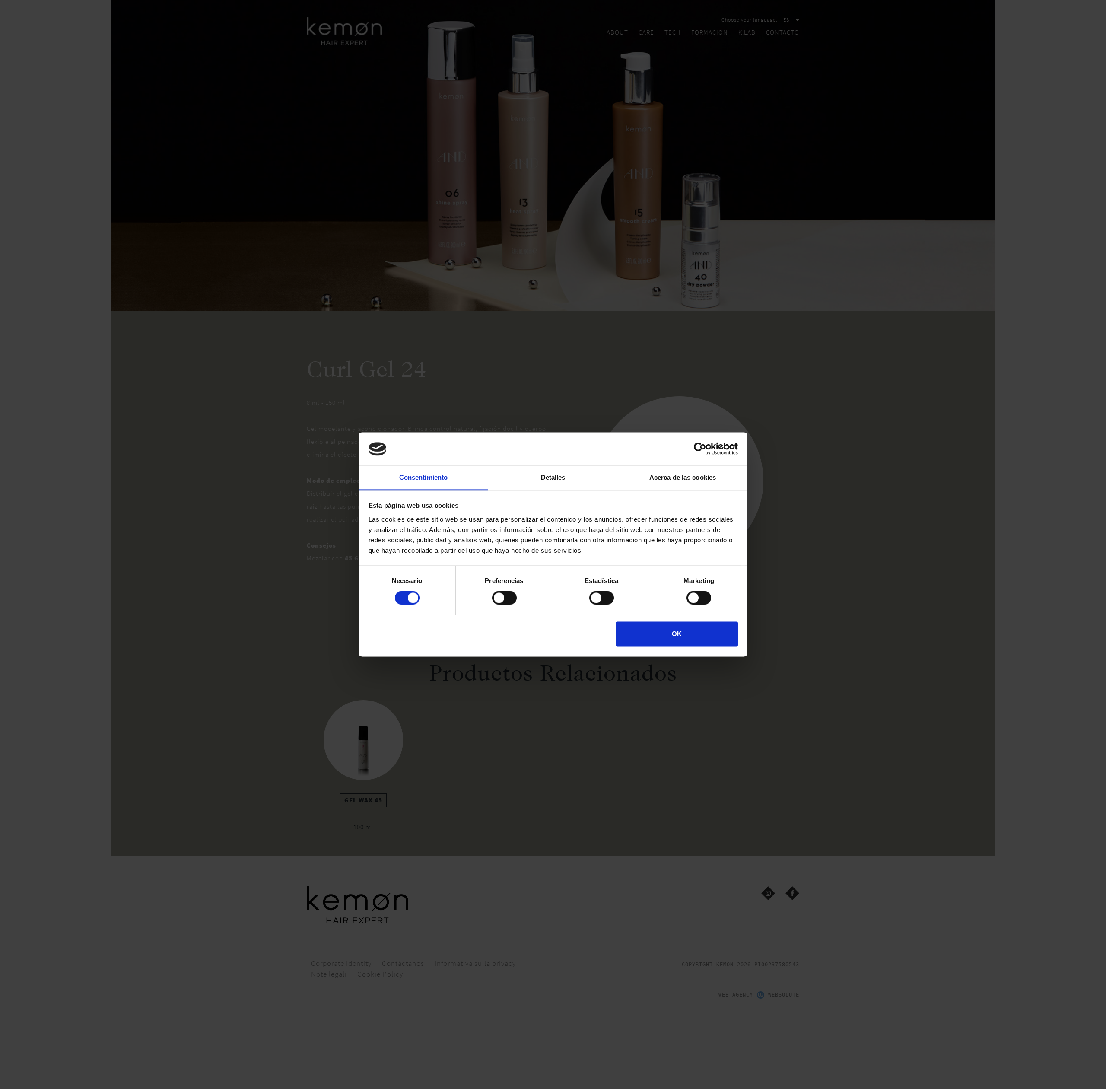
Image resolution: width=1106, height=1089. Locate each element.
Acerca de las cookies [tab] (682, 477)
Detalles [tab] (553, 477)
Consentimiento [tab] (423, 477)
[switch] (504, 598)
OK (677, 633)
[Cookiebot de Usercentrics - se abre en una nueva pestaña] (700, 449)
